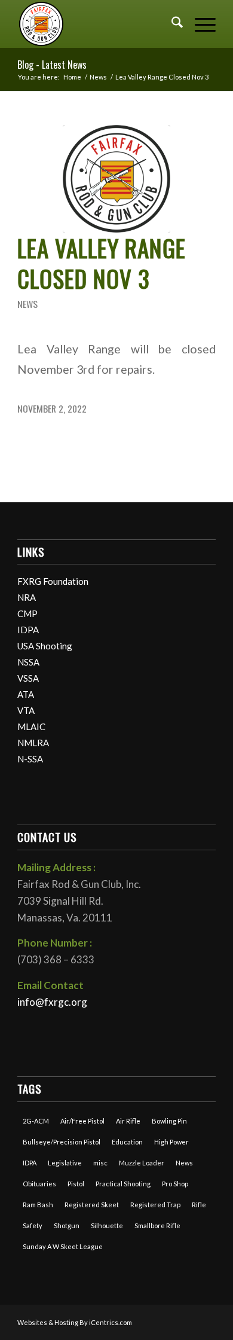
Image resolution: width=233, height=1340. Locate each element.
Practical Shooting (123, 1184)
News (27, 304)
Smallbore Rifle (157, 1225)
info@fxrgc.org (52, 1002)
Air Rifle (128, 1121)
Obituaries (39, 1184)
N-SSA (30, 758)
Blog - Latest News (52, 64)
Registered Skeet (92, 1204)
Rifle (199, 1204)
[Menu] (199, 24)
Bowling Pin (169, 1121)
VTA (26, 710)
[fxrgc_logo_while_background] (116, 179)
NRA (26, 597)
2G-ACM (36, 1121)
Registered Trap (155, 1204)
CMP (27, 613)
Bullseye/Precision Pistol (61, 1142)
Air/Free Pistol (82, 1121)
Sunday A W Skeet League (63, 1246)
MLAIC (31, 726)
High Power (171, 1142)
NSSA (28, 662)
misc (100, 1163)
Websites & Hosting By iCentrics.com (74, 1322)
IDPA (28, 629)
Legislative (65, 1163)
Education (127, 1142)
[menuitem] (171, 24)
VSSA (28, 678)
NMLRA (33, 742)
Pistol (76, 1184)
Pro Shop (175, 1184)
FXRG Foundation (52, 581)
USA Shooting (44, 645)
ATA (25, 694)
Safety (32, 1225)
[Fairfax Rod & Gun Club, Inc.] (96, 24)
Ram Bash (38, 1204)
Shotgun (66, 1225)
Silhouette (107, 1225)
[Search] (171, 24)
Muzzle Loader (141, 1163)
